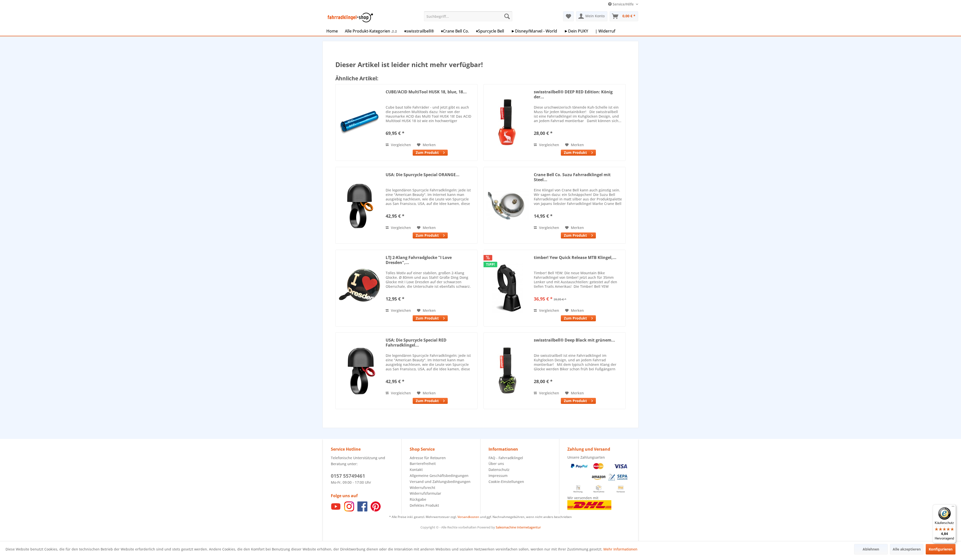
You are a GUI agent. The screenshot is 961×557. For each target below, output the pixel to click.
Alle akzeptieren (907, 549)
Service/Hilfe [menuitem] (623, 4)
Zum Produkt (427, 152)
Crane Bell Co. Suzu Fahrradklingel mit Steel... (572, 177)
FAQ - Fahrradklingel (506, 457)
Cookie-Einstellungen (506, 481)
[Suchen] (507, 16)
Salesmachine (506, 527)
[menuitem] (468, 16)
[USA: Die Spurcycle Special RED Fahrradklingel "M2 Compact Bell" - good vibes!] (359, 371)
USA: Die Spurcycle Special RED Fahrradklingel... (416, 343)
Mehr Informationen (620, 549)
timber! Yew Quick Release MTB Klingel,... (575, 257)
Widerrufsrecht (422, 487)
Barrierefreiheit (423, 463)
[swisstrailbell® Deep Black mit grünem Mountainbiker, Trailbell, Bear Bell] (507, 371)
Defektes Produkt (424, 505)
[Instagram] (349, 510)
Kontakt (416, 469)
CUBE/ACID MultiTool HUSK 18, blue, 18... (426, 92)
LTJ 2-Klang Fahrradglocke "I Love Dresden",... (419, 260)
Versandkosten (468, 517)
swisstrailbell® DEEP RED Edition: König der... (573, 94)
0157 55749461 (348, 476)
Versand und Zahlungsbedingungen (440, 481)
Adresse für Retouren (428, 457)
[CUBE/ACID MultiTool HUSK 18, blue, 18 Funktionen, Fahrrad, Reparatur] (359, 122)
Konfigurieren (940, 549)
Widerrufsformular (425, 493)
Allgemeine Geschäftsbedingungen (439, 475)
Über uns (496, 463)
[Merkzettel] (568, 16)
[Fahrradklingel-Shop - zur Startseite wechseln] (349, 17)
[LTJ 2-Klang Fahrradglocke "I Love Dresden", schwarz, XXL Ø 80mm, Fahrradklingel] (359, 288)
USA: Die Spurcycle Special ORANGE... (422, 174)
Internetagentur (529, 527)
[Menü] (953, 507)
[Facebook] (362, 510)
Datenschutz (499, 469)
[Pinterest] (376, 510)
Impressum (498, 475)
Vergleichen (400, 144)
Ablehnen (871, 549)
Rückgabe (418, 499)
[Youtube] (336, 510)
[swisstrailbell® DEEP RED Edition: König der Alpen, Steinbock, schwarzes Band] (507, 122)
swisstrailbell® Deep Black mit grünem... (574, 340)
